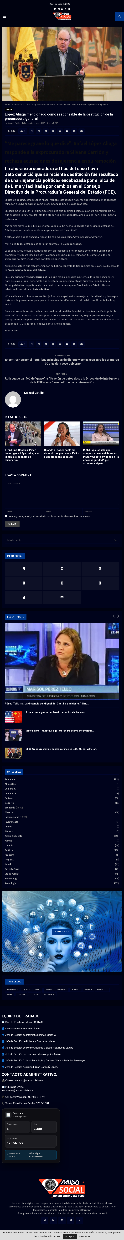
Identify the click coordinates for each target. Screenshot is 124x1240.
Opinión (9, 845)
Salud (8, 864)
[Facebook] (55, 8)
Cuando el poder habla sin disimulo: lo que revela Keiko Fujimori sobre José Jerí (61, 453)
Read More (84, 1236)
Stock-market (12, 874)
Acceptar (70, 1236)
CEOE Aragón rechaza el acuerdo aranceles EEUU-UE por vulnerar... (62, 749)
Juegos (8, 826)
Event (38, 990)
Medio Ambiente (13, 836)
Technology (11, 878)
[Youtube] (69, 8)
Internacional (12, 817)
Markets (9, 831)
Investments (11, 822)
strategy (34, 994)
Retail (9, 994)
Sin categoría (12, 869)
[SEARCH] (115, 540)
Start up (21, 994)
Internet (76, 990)
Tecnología (10, 883)
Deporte (9, 803)
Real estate (102, 990)
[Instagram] (62, 8)
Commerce (10, 793)
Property (9, 855)
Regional (9, 859)
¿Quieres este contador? (31, 1155)
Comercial (10, 788)
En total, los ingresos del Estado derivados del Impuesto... (57, 712)
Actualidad (10, 779)
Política (9, 110)
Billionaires (12, 990)
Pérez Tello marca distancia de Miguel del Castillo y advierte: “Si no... (47, 703)
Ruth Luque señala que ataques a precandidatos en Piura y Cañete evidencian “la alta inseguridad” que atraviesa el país (101, 457)
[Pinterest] (65, 8)
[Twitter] (59, 8)
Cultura (9, 798)
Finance (9, 812)
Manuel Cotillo (14, 123)
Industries (62, 990)
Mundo (8, 840)
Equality (26, 990)
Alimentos (10, 784)
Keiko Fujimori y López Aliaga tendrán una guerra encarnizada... (60, 730)
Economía (10, 807)
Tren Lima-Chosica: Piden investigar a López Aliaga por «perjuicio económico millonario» (23, 455)
